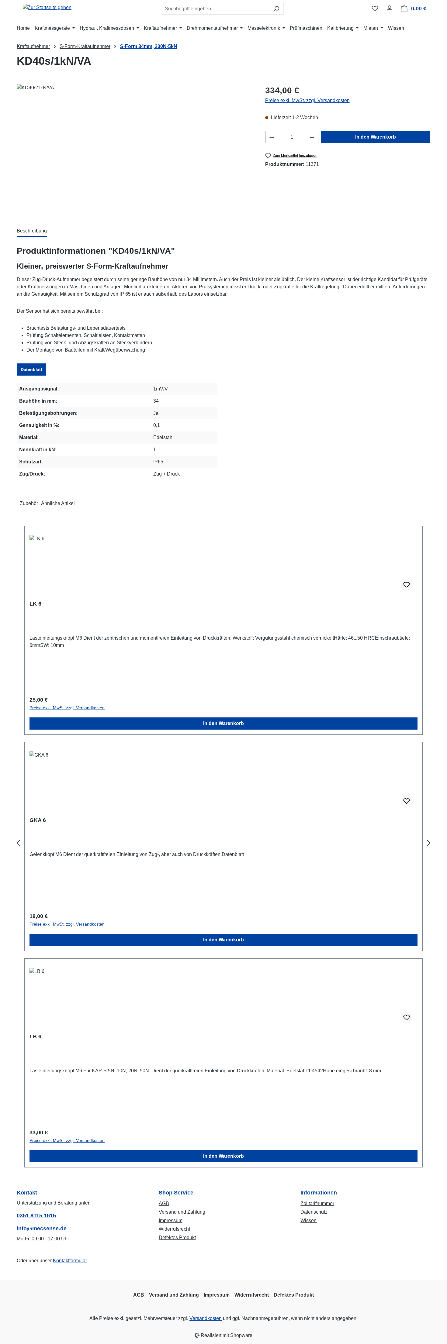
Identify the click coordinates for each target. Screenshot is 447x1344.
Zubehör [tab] (29, 503)
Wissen (308, 1220)
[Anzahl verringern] (271, 137)
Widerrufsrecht (174, 1229)
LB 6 (35, 1036)
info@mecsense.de (42, 1228)
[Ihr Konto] (389, 8)
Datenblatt (31, 369)
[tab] (32, 231)
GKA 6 (37, 820)
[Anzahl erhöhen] (312, 137)
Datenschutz (313, 1212)
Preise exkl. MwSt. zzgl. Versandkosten (307, 100)
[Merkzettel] (375, 8)
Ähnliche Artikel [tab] (58, 503)
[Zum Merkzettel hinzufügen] (406, 585)
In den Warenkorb (375, 136)
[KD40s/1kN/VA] (135, 149)
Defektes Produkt (177, 1237)
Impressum (170, 1220)
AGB (164, 1203)
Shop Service (176, 1193)
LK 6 (35, 604)
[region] (135, 149)
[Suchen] (276, 9)
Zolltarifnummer (317, 1203)
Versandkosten (205, 1318)
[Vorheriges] (18, 843)
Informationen (318, 1193)
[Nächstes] (428, 843)
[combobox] (215, 9)
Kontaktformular (70, 1260)
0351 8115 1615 (36, 1215)
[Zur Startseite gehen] (47, 7)
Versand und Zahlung (182, 1212)
